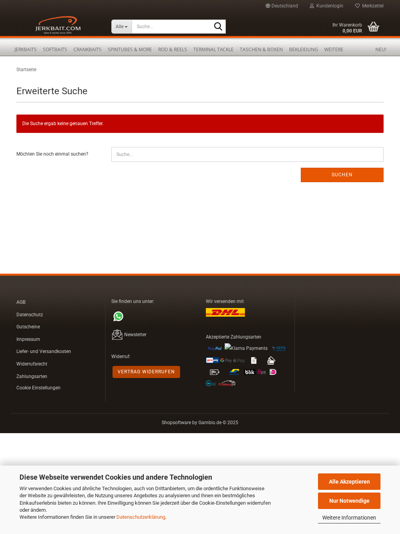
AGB (20, 302)
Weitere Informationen (349, 517)
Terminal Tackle (213, 49)
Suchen (342, 174)
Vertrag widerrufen (146, 372)
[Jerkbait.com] (58, 27)
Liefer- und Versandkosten (43, 351)
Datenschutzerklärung (140, 517)
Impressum (28, 339)
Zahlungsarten (31, 376)
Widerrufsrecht (31, 364)
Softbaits (55, 49)
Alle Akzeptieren (349, 481)
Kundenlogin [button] (328, 6)
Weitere (333, 49)
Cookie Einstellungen (38, 388)
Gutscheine (28, 327)
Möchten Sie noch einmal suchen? (52, 154)
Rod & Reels (172, 49)
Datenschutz (29, 314)
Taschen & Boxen (261, 49)
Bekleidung (303, 49)
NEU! (380, 49)
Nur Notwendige (349, 501)
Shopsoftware (176, 422)
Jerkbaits (25, 49)
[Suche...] (218, 27)
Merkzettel (372, 6)
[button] (282, 6)
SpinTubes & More (130, 49)
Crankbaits (87, 49)
